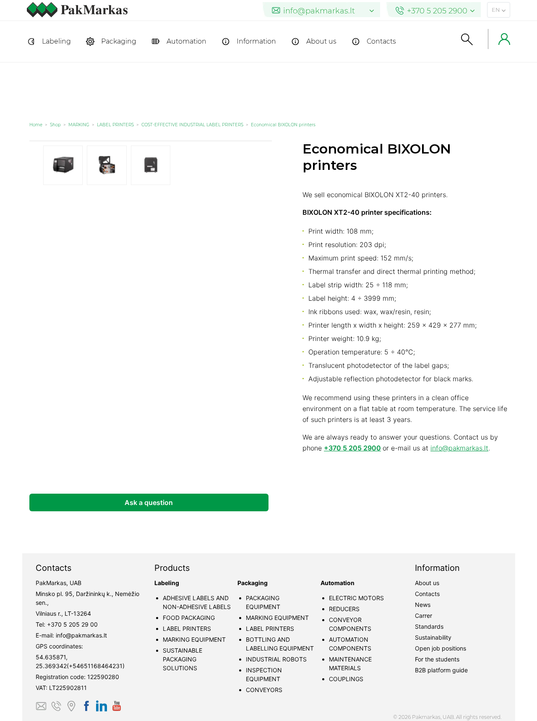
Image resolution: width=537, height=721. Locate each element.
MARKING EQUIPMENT (194, 639)
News (422, 604)
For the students (437, 659)
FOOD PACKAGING (189, 617)
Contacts (381, 41)
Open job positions (440, 648)
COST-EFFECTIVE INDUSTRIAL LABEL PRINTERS (192, 125)
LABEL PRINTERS (115, 125)
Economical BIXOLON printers (283, 125)
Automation (186, 41)
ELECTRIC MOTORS (356, 597)
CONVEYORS (264, 689)
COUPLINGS (346, 678)
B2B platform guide (441, 670)
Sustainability (433, 637)
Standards (429, 626)
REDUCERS (344, 608)
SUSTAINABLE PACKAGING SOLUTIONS (182, 659)
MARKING (78, 125)
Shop (55, 125)
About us (321, 41)
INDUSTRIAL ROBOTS (276, 659)
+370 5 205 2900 (352, 448)
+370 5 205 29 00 (72, 624)
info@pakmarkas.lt (459, 448)
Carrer (423, 615)
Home (35, 125)
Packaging (118, 41)
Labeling (56, 41)
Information (256, 41)
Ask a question (149, 502)
